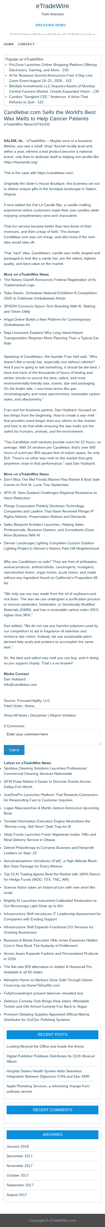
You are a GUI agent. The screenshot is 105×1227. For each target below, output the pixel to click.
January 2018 (18, 1146)
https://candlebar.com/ (55, 173)
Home (9, 44)
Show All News (15, 715)
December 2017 (20, 1156)
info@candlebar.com (20, 684)
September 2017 (20, 1185)
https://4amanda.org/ (20, 162)
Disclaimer (38, 715)
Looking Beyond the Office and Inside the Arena (45, 1046)
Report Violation (63, 715)
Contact (26, 44)
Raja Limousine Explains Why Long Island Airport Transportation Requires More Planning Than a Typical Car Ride (51, 338)
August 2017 (17, 1195)
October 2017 (18, 1175)
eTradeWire (52, 5)
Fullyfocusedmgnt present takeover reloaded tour (43, 993)
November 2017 (20, 1166)
